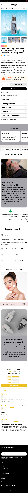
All (6, 8)
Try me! (3, 471)
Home (2, 8)
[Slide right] (23, 23)
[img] (4, 394)
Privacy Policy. (4, 458)
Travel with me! (5, 473)
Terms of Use (19, 457)
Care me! (3, 476)
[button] (8, 376)
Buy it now (14, 89)
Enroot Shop (8, 490)
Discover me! (4, 468)
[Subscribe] (25, 454)
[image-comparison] (14, 286)
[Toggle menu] (1, 4)
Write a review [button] (14, 385)
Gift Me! (3, 478)
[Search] (21, 4)
